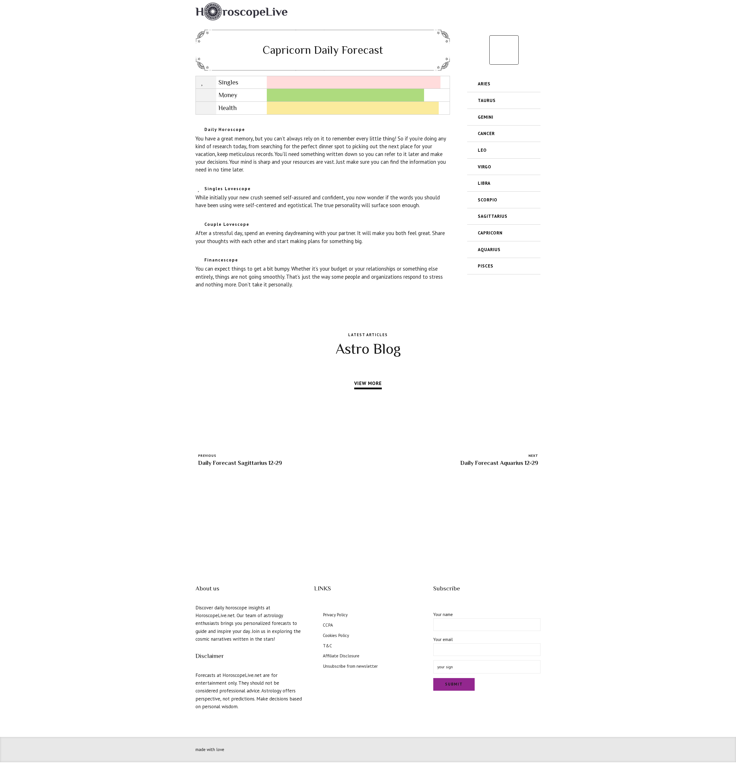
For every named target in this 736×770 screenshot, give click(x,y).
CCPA (328, 625)
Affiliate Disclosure (341, 656)
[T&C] (316, 645)
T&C (327, 645)
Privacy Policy (335, 614)
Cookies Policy (336, 635)
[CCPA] (316, 624)
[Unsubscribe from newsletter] (316, 665)
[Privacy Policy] (316, 614)
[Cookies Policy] (316, 635)
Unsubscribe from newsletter (350, 666)
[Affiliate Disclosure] (316, 655)
